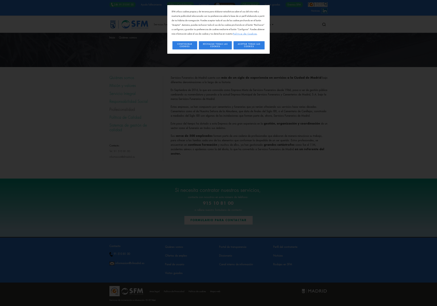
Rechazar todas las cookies (215, 45)
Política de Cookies (245, 34)
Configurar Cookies (184, 45)
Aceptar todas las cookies (249, 45)
